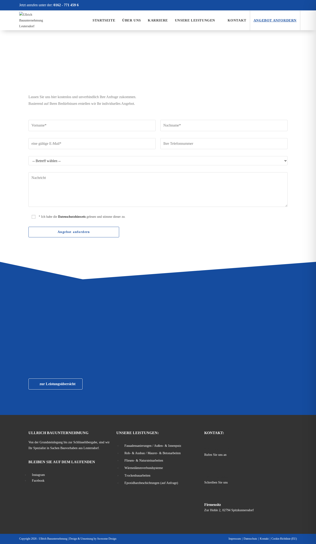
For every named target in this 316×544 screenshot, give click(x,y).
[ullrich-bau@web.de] (207, 470)
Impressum (235, 538)
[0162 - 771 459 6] (207, 442)
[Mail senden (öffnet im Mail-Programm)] (294, 5)
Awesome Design (106, 538)
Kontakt (264, 538)
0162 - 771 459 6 (66, 5)
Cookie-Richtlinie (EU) (284, 538)
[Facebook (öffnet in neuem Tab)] (279, 5)
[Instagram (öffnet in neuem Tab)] (287, 5)
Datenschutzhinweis (72, 216)
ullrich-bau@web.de (220, 477)
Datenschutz (250, 538)
